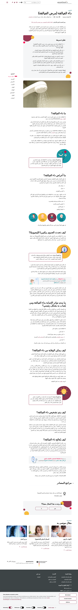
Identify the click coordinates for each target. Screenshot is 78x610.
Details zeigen (51, 607)
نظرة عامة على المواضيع (66, 577)
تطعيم (61, 381)
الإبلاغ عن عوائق (52, 581)
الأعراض (12, 81)
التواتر (13, 87)
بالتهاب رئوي (63, 119)
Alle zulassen (68, 595)
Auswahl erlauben (68, 598)
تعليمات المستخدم (68, 579)
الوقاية (12, 90)
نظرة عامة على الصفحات (66, 581)
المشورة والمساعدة (52, 577)
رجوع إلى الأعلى (12, 561)
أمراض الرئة (40, 337)
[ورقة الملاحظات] (12, 2)
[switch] (22, 608)
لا (41, 508)
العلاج (13, 95)
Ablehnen (68, 602)
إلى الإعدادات (31, 17)
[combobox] (34, 2)
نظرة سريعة (11, 76)
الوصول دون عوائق (52, 579)
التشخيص (12, 92)
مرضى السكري (59, 337)
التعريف (12, 79)
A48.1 (49, 22)
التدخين (53, 132)
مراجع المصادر (64, 483)
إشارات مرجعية (66, 17)
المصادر (12, 98)
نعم (55, 508)
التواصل (38, 577)
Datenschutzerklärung (16, 599)
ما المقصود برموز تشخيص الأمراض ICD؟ (39, 22)
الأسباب (12, 84)
